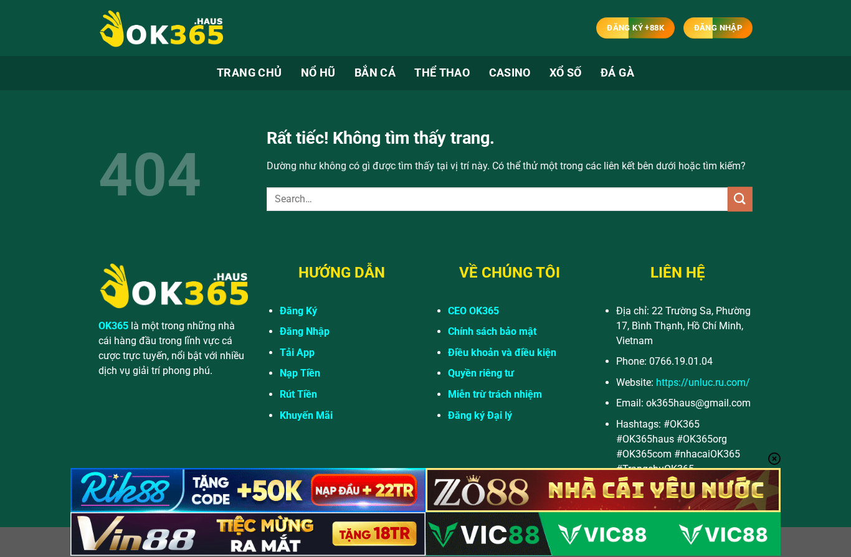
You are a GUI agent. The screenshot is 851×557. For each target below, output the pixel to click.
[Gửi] (740, 199)
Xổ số (565, 73)
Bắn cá (375, 73)
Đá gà (617, 73)
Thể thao (442, 73)
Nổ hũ (318, 73)
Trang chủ (249, 73)
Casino (510, 73)
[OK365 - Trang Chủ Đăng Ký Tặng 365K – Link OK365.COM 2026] (160, 28)
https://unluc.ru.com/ (703, 382)
